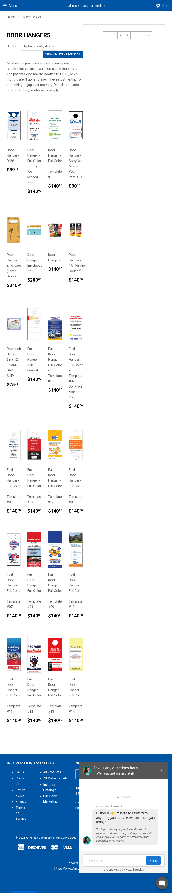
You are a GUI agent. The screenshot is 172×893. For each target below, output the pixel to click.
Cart (165, 6)
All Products (52, 772)
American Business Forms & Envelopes (51, 837)
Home (11, 16)
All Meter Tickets (55, 778)
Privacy (21, 801)
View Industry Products (62, 54)
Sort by (12, 46)
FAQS (20, 772)
